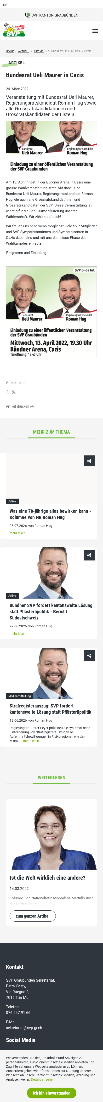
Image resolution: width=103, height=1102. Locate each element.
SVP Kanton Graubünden (54, 15)
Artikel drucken (18, 406)
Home (10, 51)
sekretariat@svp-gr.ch (24, 1027)
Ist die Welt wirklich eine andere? (48, 877)
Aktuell (23, 51)
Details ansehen (42, 1079)
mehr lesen (18, 533)
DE (5, 5)
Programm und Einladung (26, 253)
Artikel (39, 51)
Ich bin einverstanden (51, 1093)
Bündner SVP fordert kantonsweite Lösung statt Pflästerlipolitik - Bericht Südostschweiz (51, 611)
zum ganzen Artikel (33, 916)
